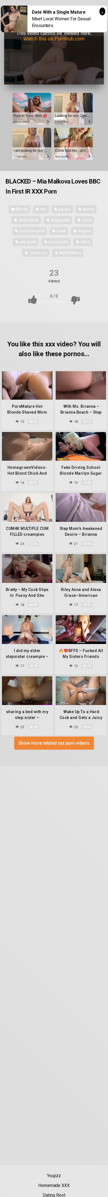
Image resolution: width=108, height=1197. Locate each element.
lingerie (84, 231)
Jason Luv (38, 252)
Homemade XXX (54, 1185)
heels (61, 231)
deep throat (28, 220)
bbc (43, 209)
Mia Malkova (70, 252)
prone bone (58, 242)
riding (85, 242)
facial (86, 220)
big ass (64, 209)
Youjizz (54, 1175)
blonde (88, 209)
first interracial (32, 231)
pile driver (28, 242)
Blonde (21, 209)
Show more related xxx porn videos (54, 743)
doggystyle (60, 220)
